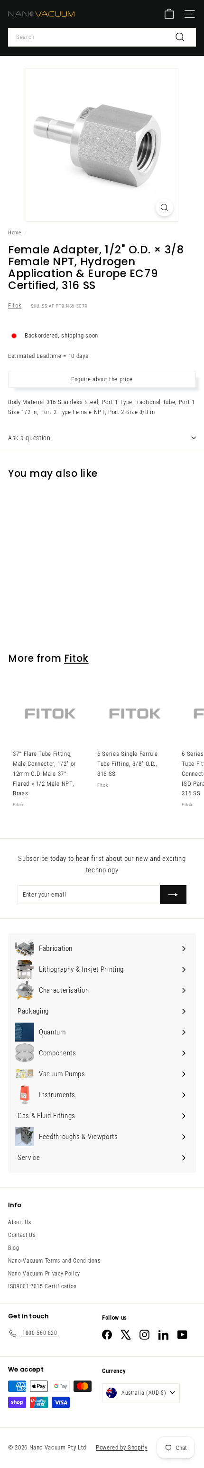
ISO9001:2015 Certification (42, 1286)
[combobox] (102, 37)
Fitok (14, 305)
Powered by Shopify (122, 1447)
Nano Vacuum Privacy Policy (44, 1273)
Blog (13, 1248)
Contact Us (22, 1235)
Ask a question (29, 438)
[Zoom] (164, 207)
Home (14, 233)
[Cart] (169, 14)
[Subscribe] (173, 894)
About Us (19, 1222)
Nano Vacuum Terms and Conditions (54, 1260)
